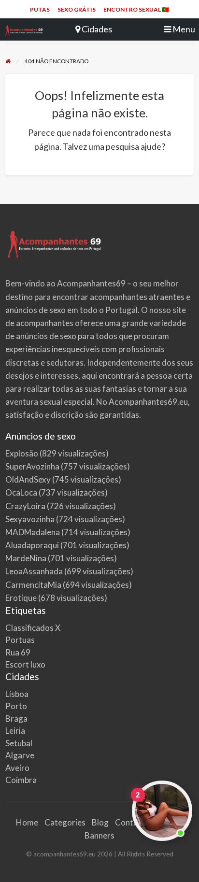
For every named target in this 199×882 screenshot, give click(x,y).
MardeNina (25, 558)
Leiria (15, 730)
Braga (16, 718)
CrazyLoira (25, 506)
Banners (99, 835)
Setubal (18, 743)
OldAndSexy (28, 479)
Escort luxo (25, 664)
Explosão (21, 453)
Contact (130, 822)
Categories (64, 822)
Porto (16, 706)
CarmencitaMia (33, 585)
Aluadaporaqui (32, 545)
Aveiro (17, 768)
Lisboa (16, 694)
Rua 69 (17, 652)
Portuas (20, 640)
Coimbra (21, 780)
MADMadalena (32, 532)
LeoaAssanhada (34, 571)
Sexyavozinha (30, 519)
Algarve (19, 755)
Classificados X (32, 628)
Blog (100, 822)
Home (27, 822)
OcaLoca (21, 492)
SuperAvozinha (32, 466)
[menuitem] (40, 9)
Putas (40, 9)
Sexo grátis (76, 9)
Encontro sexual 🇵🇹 (136, 9)
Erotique (21, 598)
